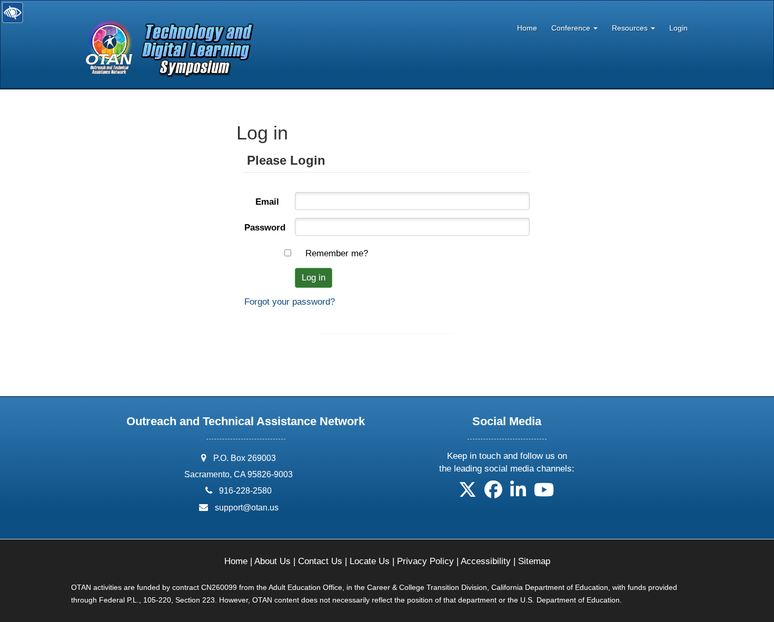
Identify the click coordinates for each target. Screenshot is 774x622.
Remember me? (336, 253)
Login (678, 28)
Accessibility (486, 561)
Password (264, 228)
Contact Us (320, 561)
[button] (468, 493)
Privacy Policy (425, 561)
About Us (272, 561)
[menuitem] (527, 26)
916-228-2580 (245, 490)
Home (527, 28)
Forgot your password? (289, 302)
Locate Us (370, 561)
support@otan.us (247, 507)
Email (267, 202)
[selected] (165, 30)
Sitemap (534, 561)
